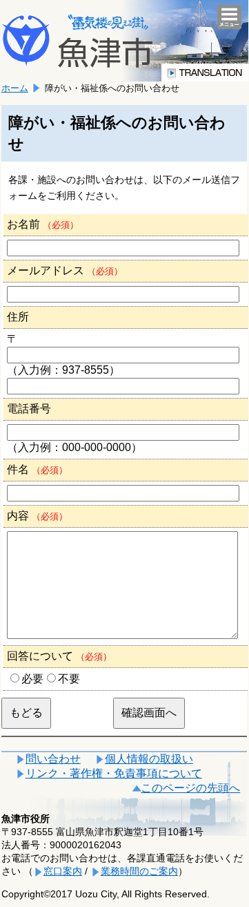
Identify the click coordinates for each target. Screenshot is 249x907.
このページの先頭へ (190, 788)
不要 (69, 679)
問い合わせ (53, 759)
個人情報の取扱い (149, 759)
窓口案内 (62, 871)
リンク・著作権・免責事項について (114, 773)
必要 (32, 679)
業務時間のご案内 (139, 871)
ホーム (14, 88)
